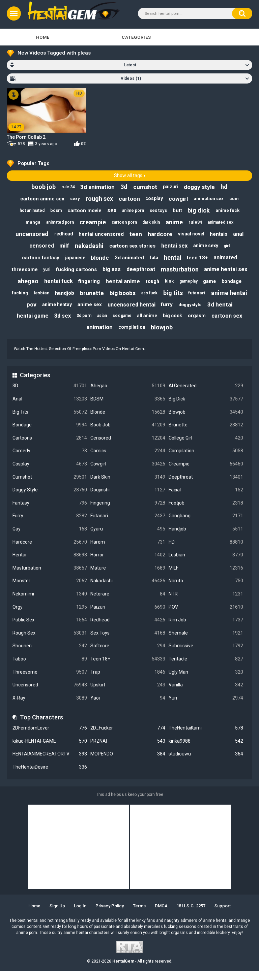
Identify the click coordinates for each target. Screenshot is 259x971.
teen (136, 234)
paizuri (170, 186)
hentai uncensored (101, 234)
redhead (63, 233)
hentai (172, 257)
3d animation (97, 187)
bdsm (56, 210)
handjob (64, 293)
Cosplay (49, 463)
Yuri (206, 698)
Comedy (49, 450)
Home (43, 37)
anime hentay (57, 304)
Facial (206, 489)
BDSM (127, 398)
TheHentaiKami (206, 728)
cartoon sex (226, 316)
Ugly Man (206, 672)
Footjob (206, 503)
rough (152, 281)
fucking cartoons (76, 269)
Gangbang (206, 515)
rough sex (99, 198)
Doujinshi (127, 489)
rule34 (195, 222)
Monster (49, 580)
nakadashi (89, 245)
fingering (89, 281)
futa (154, 257)
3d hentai (219, 304)
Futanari (127, 515)
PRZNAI (127, 741)
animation (99, 327)
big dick (199, 210)
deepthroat (140, 269)
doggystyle (190, 304)
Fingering (127, 503)
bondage (231, 281)
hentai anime (123, 281)
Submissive (206, 645)
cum (234, 198)
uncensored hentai (131, 304)
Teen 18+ (127, 658)
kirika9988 (206, 741)
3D (49, 385)
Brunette (206, 424)
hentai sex (174, 245)
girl (227, 246)
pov (31, 304)
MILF (206, 568)
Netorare (127, 593)
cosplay (154, 198)
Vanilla (206, 684)
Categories (136, 37)
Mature (127, 568)
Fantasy (49, 503)
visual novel (191, 233)
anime (174, 222)
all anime (147, 315)
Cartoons (49, 438)
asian (102, 315)
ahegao (28, 281)
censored (41, 245)
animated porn (60, 222)
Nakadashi (127, 580)
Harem (127, 542)
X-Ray (49, 698)
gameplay (188, 281)
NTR (206, 593)
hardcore (160, 234)
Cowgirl (127, 463)
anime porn (133, 210)
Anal (49, 398)
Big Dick (206, 398)
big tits (173, 292)
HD (206, 542)
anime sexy (205, 245)
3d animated (129, 258)
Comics (127, 450)
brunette (92, 293)
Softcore (127, 645)
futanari (196, 292)
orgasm (197, 315)
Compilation (206, 450)
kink (169, 281)
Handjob (206, 528)
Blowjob (206, 412)
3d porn (84, 315)
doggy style (199, 187)
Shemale (206, 633)
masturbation (180, 269)
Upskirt (127, 684)
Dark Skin (127, 477)
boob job (43, 186)
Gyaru (127, 528)
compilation (131, 327)
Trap (127, 672)
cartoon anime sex (42, 199)
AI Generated (206, 385)
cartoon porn (124, 222)
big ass (112, 269)
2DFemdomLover (49, 728)
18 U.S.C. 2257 (190, 905)
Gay (49, 528)
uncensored (32, 233)
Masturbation (49, 568)
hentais (218, 234)
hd (224, 186)
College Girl (206, 438)
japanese (75, 257)
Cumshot (49, 477)
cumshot (145, 187)
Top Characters (41, 717)
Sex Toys (127, 633)
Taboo (49, 658)
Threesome (49, 672)
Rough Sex (49, 633)
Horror (127, 554)
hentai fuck (58, 281)
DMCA (161, 905)
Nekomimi (49, 593)
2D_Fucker (127, 728)
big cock (172, 315)
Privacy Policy (109, 905)
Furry (49, 515)
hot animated (32, 210)
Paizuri (127, 607)
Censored (127, 438)
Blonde (127, 412)
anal (238, 234)
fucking (20, 292)
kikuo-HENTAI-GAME (49, 741)
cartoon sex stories (132, 246)
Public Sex (49, 619)
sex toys (158, 210)
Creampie (206, 463)
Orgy (49, 607)
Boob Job (127, 424)
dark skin (151, 222)
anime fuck (227, 210)
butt (177, 210)
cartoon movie (84, 210)
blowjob (162, 327)
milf (64, 245)
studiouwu (206, 753)
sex (111, 210)
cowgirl (178, 198)
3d (123, 186)
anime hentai (229, 292)
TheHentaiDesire (49, 767)
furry (167, 304)
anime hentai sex (225, 269)
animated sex (220, 222)
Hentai (49, 554)
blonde (100, 257)
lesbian (42, 292)
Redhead (127, 619)
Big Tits (49, 412)
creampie (93, 222)
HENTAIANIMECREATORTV (49, 753)
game (209, 281)
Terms (139, 905)
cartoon (129, 198)
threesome (25, 269)
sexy (75, 198)
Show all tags (128, 175)
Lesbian (206, 554)
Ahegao (127, 385)
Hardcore (49, 542)
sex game (122, 315)
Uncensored (49, 684)
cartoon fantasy (40, 258)
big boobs (123, 293)
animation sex (209, 198)
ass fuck (149, 293)
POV (206, 607)
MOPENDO (127, 753)
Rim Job (206, 619)
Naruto (206, 580)
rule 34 (68, 187)
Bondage (49, 424)
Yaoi (127, 698)
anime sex (90, 304)
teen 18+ (197, 258)
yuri (46, 269)
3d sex (62, 316)
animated (225, 257)
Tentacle (206, 658)
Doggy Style (49, 489)
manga (33, 222)
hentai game (33, 316)
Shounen (49, 645)
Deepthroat (206, 477)
